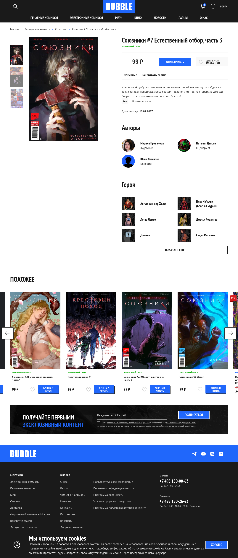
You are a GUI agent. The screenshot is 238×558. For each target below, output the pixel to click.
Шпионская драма (141, 101)
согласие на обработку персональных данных (128, 422)
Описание (130, 75)
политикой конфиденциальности (181, 422)
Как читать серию (154, 75)
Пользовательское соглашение (113, 482)
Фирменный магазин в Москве (30, 514)
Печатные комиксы (44, 18)
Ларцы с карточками (23, 527)
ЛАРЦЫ (183, 18)
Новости (65, 501)
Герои (64, 488)
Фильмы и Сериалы (73, 495)
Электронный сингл (21, 372)
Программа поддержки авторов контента (119, 508)
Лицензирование (71, 527)
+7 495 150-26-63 (174, 501)
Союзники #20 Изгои (191, 376)
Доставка (16, 508)
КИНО (138, 18)
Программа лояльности (108, 495)
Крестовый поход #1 (80, 376)
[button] (231, 333)
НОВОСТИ (160, 18)
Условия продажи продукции (112, 501)
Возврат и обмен (21, 521)
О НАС (204, 18)
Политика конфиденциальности (113, 488)
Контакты (66, 508)
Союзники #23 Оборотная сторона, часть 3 (144, 378)
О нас (63, 482)
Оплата (15, 501)
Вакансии (66, 521)
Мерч (13, 495)
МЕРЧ (118, 18)
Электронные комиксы (86, 18)
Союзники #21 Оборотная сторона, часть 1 (32, 378)
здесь (61, 553)
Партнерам (67, 514)
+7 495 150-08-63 (174, 481)
